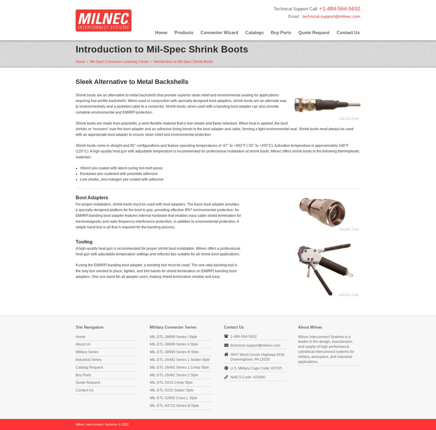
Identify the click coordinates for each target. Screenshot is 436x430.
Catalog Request (89, 367)
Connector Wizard (219, 32)
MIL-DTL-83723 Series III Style (174, 406)
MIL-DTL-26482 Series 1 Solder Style (180, 360)
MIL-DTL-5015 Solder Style (172, 390)
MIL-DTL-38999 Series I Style (173, 337)
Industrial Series (89, 360)
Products (183, 32)
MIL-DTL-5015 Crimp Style (171, 382)
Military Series (87, 352)
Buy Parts (281, 32)
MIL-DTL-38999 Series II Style (174, 344)
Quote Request (314, 32)
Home (161, 32)
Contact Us (348, 32)
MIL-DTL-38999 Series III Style (174, 352)
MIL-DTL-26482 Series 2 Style (174, 375)
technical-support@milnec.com (331, 16)
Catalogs (254, 32)
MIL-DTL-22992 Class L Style (173, 398)
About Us (83, 344)
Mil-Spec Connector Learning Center (119, 62)
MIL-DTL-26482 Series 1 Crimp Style (179, 367)
